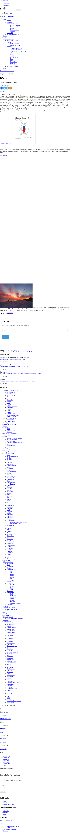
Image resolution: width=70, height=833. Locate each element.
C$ (11, 572)
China (8, 467)
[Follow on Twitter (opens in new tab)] (3, 8)
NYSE (12, 600)
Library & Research (12, 52)
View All (5, 765)
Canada (9, 461)
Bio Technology (11, 624)
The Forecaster (11, 421)
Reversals (9, 432)
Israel (8, 500)
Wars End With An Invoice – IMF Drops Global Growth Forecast (17, 381)
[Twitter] (4, 88)
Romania (9, 534)
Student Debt (10, 684)
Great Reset (10, 488)
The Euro (12, 56)
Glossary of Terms (15, 45)
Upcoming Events (8, 617)
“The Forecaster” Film (16, 48)
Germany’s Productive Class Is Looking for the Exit (14, 366)
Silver (11, 589)
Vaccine (9, 557)
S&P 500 (12, 601)
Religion (9, 678)
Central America (11, 465)
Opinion (9, 404)
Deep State (10, 397)
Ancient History (11, 441)
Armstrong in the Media (9, 418)
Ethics (12, 28)
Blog (4, 19)
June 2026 (6, 759)
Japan (8, 504)
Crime (8, 470)
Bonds (8, 565)
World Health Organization (14, 701)
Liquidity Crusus (11, 661)
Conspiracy (10, 638)
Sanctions (9, 679)
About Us (6, 3)
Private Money (11, 675)
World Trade (10, 702)
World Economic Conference (15, 618)
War (8, 696)
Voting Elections (11, 416)
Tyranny (9, 691)
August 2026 (6, 756)
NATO (9, 664)
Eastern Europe (11, 476)
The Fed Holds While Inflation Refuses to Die (12, 359)
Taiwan (9, 549)
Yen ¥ (11, 578)
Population (10, 672)
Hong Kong (6, 448)
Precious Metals (11, 583)
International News (12, 23)
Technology (10, 604)
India (8, 494)
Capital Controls (11, 627)
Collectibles (10, 468)
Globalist (9, 650)
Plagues (5, 606)
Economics (10, 22)
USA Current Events (15, 523)
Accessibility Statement (9, 829)
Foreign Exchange (12, 569)
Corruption (10, 641)
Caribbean (9, 462)
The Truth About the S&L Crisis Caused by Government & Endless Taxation (20, 373)
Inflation (9, 401)
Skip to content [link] (4, 0)
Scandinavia (10, 539)
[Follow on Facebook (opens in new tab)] (2, 8)
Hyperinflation (11, 445)
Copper (12, 586)
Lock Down (10, 507)
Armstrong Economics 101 (10, 390)
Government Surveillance (10, 433)
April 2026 (6, 762)
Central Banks (11, 632)
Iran (8, 497)
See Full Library (14, 65)
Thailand (9, 551)
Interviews (9, 46)
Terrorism (9, 687)
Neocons (9, 666)
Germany (12, 31)
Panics (8, 447)
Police (8, 529)
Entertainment (14, 27)
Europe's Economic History (14, 442)
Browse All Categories (13, 34)
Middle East (10, 514)
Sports (8, 410)
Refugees (12, 484)
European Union (14, 30)
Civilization (10, 635)
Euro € (12, 574)
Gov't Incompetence (12, 652)
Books (5, 426)
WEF (8, 698)
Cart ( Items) (9, 13)
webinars (5, 620)
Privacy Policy (7, 828)
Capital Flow (10, 629)
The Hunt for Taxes (12, 688)
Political (12, 63)
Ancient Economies (12, 439)
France (8, 485)
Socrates (9, 610)
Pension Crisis (11, 669)
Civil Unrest (10, 633)
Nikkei (12, 598)
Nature (8, 519)
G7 (8, 647)
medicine (9, 511)
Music (8, 403)
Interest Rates (10, 581)
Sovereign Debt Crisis (13, 682)
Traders (9, 690)
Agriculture (10, 563)
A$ (11, 571)
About (5, 68)
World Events (7, 621)
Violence (9, 695)
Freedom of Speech (12, 646)
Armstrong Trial (11, 419)
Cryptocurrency (11, 643)
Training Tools (11, 413)
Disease (9, 473)
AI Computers (11, 392)
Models (9, 42)
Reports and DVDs (12, 609)
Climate (9, 636)
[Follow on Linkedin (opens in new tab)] (1, 8)
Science (9, 540)
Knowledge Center (8, 39)
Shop (4, 37)
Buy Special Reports (12, 66)
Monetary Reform (11, 662)
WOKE (9, 699)
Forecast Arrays (11, 430)
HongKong (10, 491)
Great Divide (6, 435)
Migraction (10, 516)
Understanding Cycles (13, 415)
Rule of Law (10, 536)
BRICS (9, 626)
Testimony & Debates (16, 49)
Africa (8, 455)
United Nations (11, 693)
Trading (9, 412)
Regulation (10, 407)
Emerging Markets (15, 25)
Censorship (10, 464)
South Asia (10, 543)
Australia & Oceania (12, 456)
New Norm (10, 667)
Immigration (6, 452)
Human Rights (11, 653)
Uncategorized (7, 615)
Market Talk (10, 33)
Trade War (9, 552)
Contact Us (6, 5)
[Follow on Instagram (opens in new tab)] (5, 8)
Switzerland (10, 548)
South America (11, 542)
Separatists (10, 681)
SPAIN (9, 546)
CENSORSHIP (11, 630)
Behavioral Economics (9, 424)
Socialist (9, 409)
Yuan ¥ (12, 580)
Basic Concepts (14, 43)
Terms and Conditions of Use (11, 826)
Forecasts (5, 427)
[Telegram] (7, 88)
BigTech (9, 458)
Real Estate (10, 591)
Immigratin (10, 656)
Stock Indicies (10, 592)
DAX (11, 594)
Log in (12, 820)
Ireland (9, 499)
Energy (9, 568)
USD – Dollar (14, 57)
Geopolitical (10, 649)
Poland (9, 528)
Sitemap (5, 831)
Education (9, 644)
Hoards (9, 444)
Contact (5, 812)
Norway (9, 526)
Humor (5, 450)
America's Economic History (14, 438)
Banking (5, 423)
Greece (9, 490)
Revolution (10, 533)
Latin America (11, 505)
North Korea (10, 525)
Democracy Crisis (11, 471)
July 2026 (6, 757)
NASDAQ (13, 597)
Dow (11, 59)
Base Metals (13, 585)
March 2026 (6, 763)
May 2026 (6, 760)
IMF (8, 655)
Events (5, 36)
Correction (10, 640)
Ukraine (9, 555)
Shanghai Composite (15, 603)
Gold (11, 54)
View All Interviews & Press (18, 51)
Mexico (9, 513)
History (12, 60)
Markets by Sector (8, 562)
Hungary (9, 493)
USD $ (12, 577)
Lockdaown (10, 508)
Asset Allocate (11, 393)
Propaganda (10, 676)
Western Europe (11, 559)
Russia (8, 537)
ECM (8, 398)
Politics (9, 20)
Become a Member (5, 820)
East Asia (9, 474)
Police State (10, 670)
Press (8, 673)
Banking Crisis (11, 623)
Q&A (4, 612)
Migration (9, 517)
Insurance (9, 496)
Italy (8, 502)
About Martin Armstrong (13, 40)
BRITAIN (9, 459)
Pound (12, 575)
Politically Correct (12, 406)
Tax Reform (13, 62)
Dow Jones (13, 595)
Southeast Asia (11, 545)
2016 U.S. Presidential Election (18, 522)
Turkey (9, 554)
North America (11, 520)
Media (8, 510)
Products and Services (9, 607)
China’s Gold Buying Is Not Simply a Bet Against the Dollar (16, 352)
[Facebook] (1, 88)
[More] (11, 88)
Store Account (10, 71)
